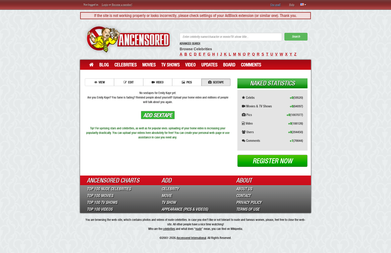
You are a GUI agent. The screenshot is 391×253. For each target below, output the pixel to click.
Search (296, 37)
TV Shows (170, 65)
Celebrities (125, 65)
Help (291, 4)
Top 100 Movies (100, 195)
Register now (272, 161)
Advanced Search (190, 43)
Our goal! (275, 4)
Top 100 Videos (99, 209)
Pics (189, 82)
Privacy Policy (249, 202)
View (102, 82)
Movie (167, 195)
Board (229, 65)
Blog (104, 65)
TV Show (169, 202)
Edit (131, 82)
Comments (251, 65)
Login (105, 4)
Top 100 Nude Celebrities (109, 188)
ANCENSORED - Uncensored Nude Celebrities (128, 39)
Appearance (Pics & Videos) (185, 209)
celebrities (169, 229)
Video (190, 65)
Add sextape (157, 115)
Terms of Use (248, 209)
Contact (243, 195)
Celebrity (170, 188)
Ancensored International (191, 238)
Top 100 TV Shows (102, 202)
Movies (149, 65)
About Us (244, 188)
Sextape (218, 82)
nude (199, 229)
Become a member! (122, 4)
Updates (209, 65)
